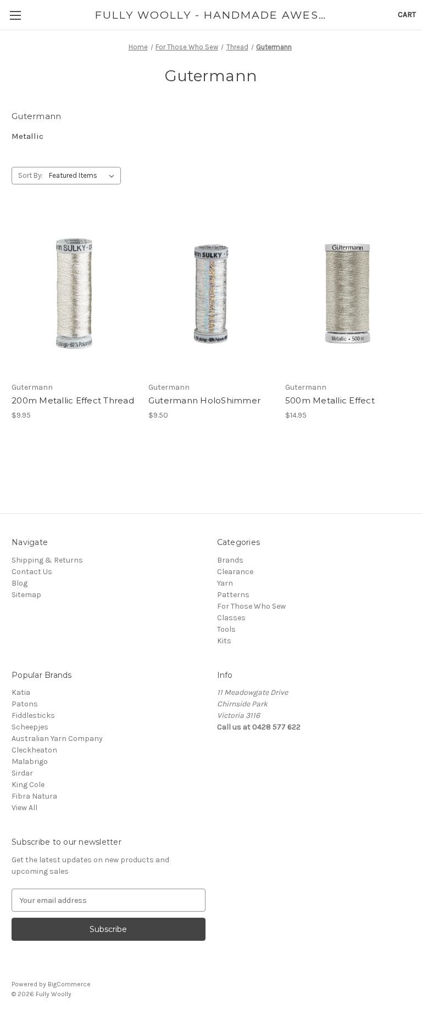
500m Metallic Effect (330, 400)
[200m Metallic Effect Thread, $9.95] (74, 293)
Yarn (225, 583)
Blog (19, 583)
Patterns (233, 594)
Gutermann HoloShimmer (204, 400)
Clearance (235, 571)
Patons (25, 704)
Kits (224, 640)
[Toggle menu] (15, 15)
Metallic (27, 136)
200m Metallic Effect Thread (73, 400)
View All (24, 807)
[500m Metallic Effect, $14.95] (348, 293)
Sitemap (26, 594)
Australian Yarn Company (57, 738)
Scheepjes (30, 727)
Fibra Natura (34, 796)
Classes (231, 617)
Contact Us (32, 571)
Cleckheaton (34, 750)
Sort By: (30, 175)
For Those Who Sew (251, 606)
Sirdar (22, 773)
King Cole (28, 784)
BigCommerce (69, 984)
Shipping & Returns (47, 560)
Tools (226, 629)
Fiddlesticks (33, 715)
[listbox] (83, 175)
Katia (21, 692)
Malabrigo (30, 761)
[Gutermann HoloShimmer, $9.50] (211, 293)
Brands (230, 560)
